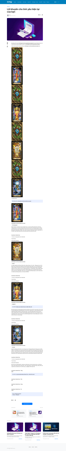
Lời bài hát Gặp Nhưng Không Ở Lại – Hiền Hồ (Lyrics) (25, 374)
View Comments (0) (27, 403)
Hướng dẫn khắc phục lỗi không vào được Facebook (14, 434)
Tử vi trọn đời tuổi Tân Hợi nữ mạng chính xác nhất (21, 413)
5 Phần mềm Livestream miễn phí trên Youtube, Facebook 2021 (51, 434)
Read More (20, 438)
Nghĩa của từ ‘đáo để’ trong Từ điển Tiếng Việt (24, 306)
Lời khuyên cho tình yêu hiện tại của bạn (24, 201)
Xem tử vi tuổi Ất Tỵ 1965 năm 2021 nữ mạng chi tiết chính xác (33, 413)
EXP (9, 448)
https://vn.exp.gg (18, 393)
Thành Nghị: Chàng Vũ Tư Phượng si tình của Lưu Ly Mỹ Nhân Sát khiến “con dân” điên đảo (33, 434)
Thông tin (8, 6)
